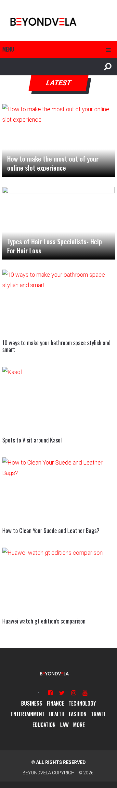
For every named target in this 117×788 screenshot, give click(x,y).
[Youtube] (85, 692)
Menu (8, 49)
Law (64, 725)
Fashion (77, 714)
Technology (82, 703)
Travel (98, 714)
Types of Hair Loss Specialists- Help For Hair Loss (54, 245)
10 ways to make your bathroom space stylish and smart (56, 346)
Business (31, 703)
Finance (55, 703)
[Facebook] (50, 692)
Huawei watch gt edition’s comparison (43, 621)
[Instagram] (73, 692)
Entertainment (28, 714)
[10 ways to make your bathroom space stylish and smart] (58, 301)
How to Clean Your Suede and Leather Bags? (50, 530)
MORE (79, 725)
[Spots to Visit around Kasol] (58, 398)
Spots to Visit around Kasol (32, 440)
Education (44, 725)
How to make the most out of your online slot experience (52, 163)
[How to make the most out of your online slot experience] (58, 140)
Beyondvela (36, 772)
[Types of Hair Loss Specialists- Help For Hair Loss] (58, 223)
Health (56, 714)
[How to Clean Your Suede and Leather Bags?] (58, 489)
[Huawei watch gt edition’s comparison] (58, 579)
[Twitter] (62, 692)
